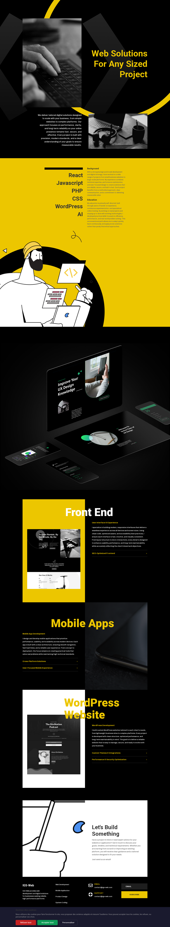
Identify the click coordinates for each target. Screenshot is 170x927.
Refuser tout (25, 922)
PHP (77, 191)
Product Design (61, 896)
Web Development (62, 884)
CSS (77, 198)
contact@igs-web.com (103, 887)
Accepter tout (48, 922)
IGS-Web (28, 885)
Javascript (69, 183)
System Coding (61, 902)
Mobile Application (63, 890)
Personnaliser (68, 922)
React (76, 175)
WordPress (69, 206)
